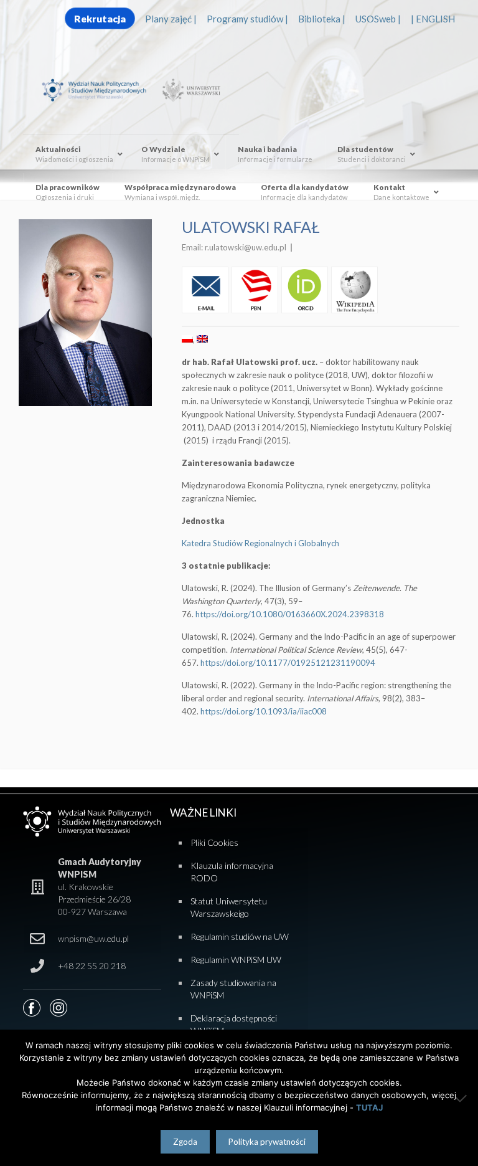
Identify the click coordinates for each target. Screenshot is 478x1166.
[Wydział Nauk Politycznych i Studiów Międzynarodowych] (99, 89)
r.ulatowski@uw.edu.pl (245, 247)
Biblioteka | (321, 18)
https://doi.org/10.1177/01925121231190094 (287, 663)
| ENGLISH (433, 18)
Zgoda (185, 1142)
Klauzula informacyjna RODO (231, 871)
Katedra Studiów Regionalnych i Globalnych (260, 543)
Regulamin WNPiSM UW (235, 959)
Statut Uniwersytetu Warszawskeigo (228, 907)
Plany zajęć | (171, 18)
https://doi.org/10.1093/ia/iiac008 (263, 711)
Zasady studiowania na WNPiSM (233, 988)
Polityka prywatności (267, 1142)
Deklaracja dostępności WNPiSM (233, 1024)
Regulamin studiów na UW (239, 936)
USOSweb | (378, 18)
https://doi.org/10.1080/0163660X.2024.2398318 (289, 614)
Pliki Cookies (214, 842)
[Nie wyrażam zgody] (462, 1098)
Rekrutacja (100, 18)
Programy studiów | (247, 18)
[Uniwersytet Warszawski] (189, 89)
